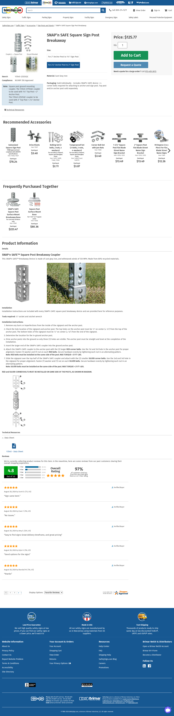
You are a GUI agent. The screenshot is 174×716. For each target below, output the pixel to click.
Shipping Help (105, 655)
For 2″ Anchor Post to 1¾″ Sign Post (63, 57)
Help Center (104, 646)
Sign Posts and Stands (46, 26)
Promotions (104, 667)
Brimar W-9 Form (150, 651)
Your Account (55, 646)
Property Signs (68, 17)
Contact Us (6, 655)
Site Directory (8, 672)
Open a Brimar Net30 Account (156, 646)
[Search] (103, 10)
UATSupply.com (120, 703)
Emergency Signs (111, 17)
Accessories (31, 26)
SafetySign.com (8, 26)
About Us (6, 646)
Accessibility (7, 667)
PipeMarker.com (128, 701)
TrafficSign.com (107, 701)
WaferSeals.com (133, 703)
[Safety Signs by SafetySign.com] (11, 13)
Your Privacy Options (58, 663)
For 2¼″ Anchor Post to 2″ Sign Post (63, 65)
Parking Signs (47, 17)
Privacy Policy (8, 651)
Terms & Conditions (10, 663)
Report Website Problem (12, 659)
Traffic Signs (20, 26)
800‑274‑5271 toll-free (57, 697)
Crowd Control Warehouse (130, 699)
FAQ (100, 651)
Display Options (36, 592)
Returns (52, 659)
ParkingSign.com (118, 701)
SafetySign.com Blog (107, 659)
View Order (54, 655)
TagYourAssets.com (108, 703)
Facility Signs (89, 17)
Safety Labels (133, 17)
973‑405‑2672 (150, 71)
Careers (102, 663)
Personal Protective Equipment (161, 17)
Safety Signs (6, 17)
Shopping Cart (55, 651)
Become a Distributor (152, 655)
